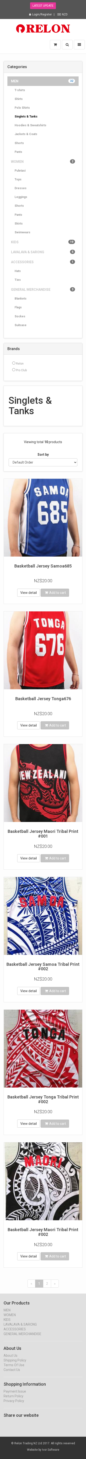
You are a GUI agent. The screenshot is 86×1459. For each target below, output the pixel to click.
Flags (18, 307)
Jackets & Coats (26, 134)
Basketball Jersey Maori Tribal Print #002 (43, 1232)
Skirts (19, 223)
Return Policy (13, 1396)
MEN (42, 81)
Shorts (19, 143)
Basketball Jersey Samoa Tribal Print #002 (43, 966)
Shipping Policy (15, 1360)
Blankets (21, 298)
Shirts (19, 99)
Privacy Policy (14, 1401)
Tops (18, 179)
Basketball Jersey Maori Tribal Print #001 (43, 834)
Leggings (21, 197)
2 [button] (47, 1283)
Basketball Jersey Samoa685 (43, 565)
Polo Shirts (22, 107)
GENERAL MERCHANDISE (42, 289)
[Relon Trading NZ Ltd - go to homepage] (43, 27)
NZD (65, 14)
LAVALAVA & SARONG (42, 252)
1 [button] (39, 1283)
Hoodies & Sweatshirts (30, 125)
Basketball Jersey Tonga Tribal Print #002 (43, 1099)
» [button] (55, 1283)
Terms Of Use (14, 1365)
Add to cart (57, 593)
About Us (10, 1355)
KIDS (42, 242)
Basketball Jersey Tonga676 (43, 698)
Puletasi (20, 170)
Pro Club (21, 370)
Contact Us (12, 1370)
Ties (18, 279)
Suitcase (21, 325)
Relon (19, 363)
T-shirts (20, 90)
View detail (28, 593)
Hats (18, 271)
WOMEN (42, 162)
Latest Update (43, 5)
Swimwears (22, 232)
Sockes (20, 316)
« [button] (31, 1283)
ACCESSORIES (42, 262)
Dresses (21, 188)
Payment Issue (15, 1391)
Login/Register (42, 14)
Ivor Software (50, 1449)
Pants (18, 152)
